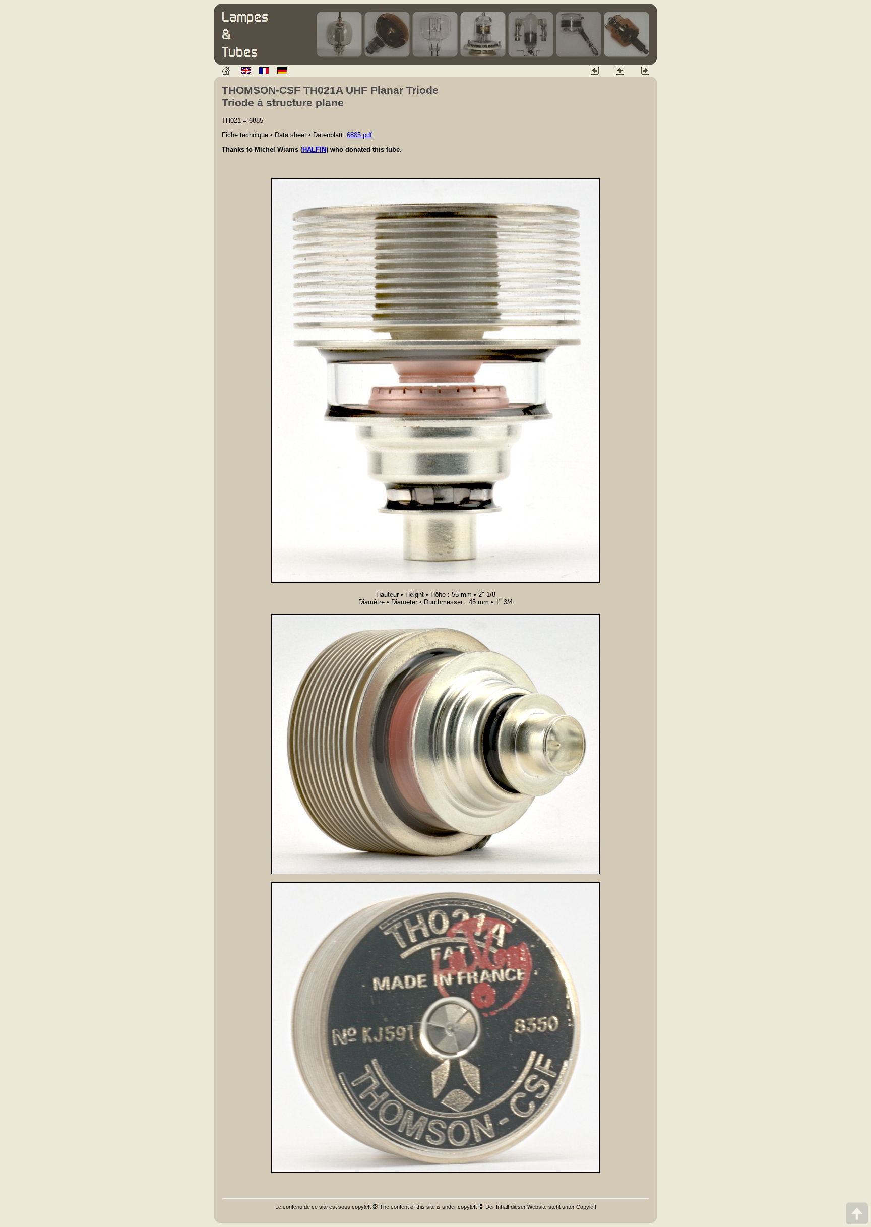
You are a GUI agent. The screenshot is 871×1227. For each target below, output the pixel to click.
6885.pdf (359, 135)
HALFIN (314, 149)
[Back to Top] (856, 1213)
